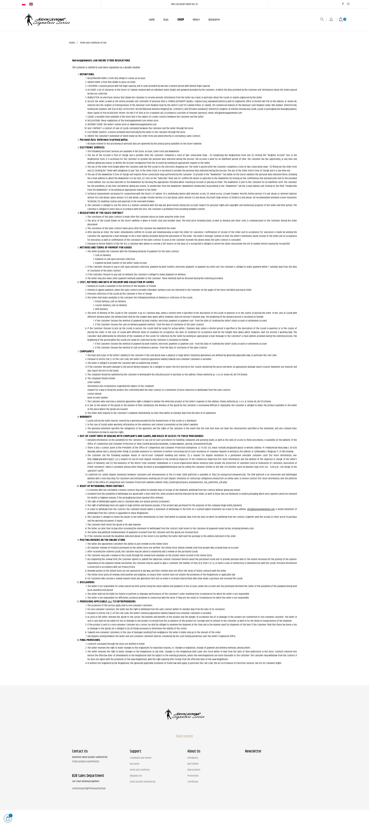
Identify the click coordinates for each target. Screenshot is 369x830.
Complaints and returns (140, 758)
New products (193, 770)
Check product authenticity (85, 761)
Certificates (192, 782)
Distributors (192, 758)
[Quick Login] (331, 19)
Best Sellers (193, 764)
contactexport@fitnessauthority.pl (89, 788)
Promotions (193, 776)
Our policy (134, 764)
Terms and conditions (140, 770)
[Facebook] (343, 4)
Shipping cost (136, 776)
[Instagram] (348, 4)
